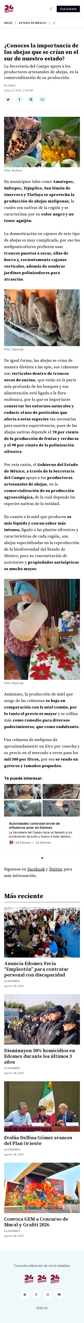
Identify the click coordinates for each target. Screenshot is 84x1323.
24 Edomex (12, 981)
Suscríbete (68, 9)
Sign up (42, 1307)
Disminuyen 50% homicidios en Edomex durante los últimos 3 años (39, 1056)
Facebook (36, 869)
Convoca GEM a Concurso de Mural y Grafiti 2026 (36, 1222)
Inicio (8, 22)
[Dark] (51, 9)
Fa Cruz (10, 85)
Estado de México (32, 22)
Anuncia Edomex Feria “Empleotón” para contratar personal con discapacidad (36, 969)
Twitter (56, 869)
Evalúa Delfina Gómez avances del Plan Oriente (38, 1141)
